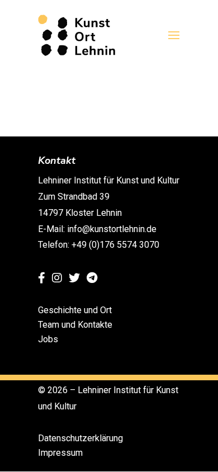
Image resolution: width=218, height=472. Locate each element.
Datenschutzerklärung (80, 438)
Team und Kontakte (75, 324)
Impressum (60, 452)
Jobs (48, 339)
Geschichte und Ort (75, 310)
